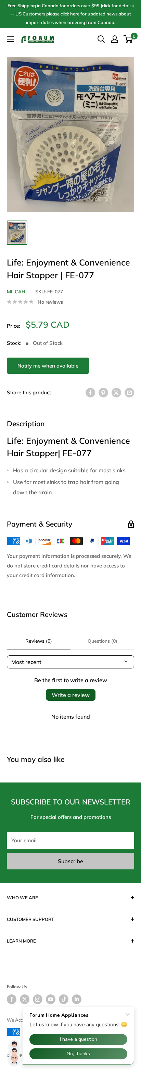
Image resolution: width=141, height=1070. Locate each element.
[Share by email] (129, 392)
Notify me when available (47, 365)
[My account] (114, 39)
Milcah (16, 292)
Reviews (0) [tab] (38, 641)
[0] (128, 39)
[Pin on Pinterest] (103, 392)
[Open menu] (10, 39)
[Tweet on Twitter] (116, 392)
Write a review (71, 694)
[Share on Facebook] (90, 392)
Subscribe (70, 861)
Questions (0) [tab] (102, 641)
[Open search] (101, 39)
